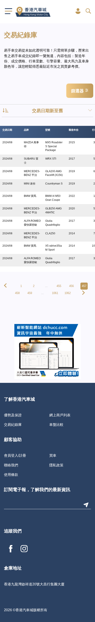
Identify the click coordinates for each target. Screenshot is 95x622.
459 (29, 293)
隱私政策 (56, 465)
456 (71, 286)
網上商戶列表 (59, 415)
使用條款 (11, 475)
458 (17, 293)
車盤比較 (56, 424)
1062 (68, 293)
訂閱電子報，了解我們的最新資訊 (37, 490)
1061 (55, 293)
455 (59, 286)
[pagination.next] (82, 293)
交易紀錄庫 (13, 424)
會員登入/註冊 (15, 455)
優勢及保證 (13, 415)
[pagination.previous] (6, 286)
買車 (52, 455)
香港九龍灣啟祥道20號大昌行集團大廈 (34, 584)
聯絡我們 (11, 465)
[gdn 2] (47, 351)
